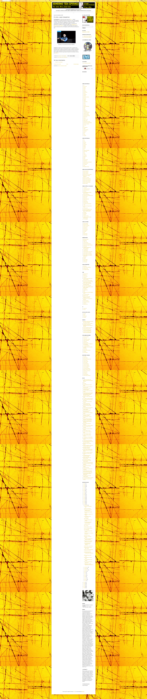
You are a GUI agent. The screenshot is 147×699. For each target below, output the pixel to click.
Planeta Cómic (85, 159)
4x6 (74, 691)
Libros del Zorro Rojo (86, 115)
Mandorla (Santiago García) (87, 209)
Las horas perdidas (86, 294)
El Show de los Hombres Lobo (88, 195)
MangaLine (85, 156)
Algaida (84, 87)
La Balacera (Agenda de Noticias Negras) (87, 248)
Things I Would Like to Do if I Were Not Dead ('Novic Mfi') (87, 471)
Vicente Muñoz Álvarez (86, 375)
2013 (84, 501)
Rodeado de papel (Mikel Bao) (88, 462)
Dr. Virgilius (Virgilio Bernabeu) (88, 398)
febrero (85, 579)
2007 (84, 586)
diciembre (85, 505)
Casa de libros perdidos (87, 267)
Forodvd (84, 313)
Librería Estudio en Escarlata (87, 251)
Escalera (84, 105)
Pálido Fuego (85, 120)
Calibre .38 (85, 241)
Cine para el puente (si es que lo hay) (88, 562)
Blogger (83, 691)
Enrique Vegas (85, 226)
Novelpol (84, 257)
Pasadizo (84, 351)
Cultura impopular (86, 340)
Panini (84, 158)
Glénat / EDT (85, 151)
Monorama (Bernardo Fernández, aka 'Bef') (86, 448)
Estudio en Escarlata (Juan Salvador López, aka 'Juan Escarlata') (87, 421)
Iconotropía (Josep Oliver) (87, 203)
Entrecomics (85, 197)
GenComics (85, 200)
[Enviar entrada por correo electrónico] (68, 55)
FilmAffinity (85, 288)
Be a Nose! (61, 25)
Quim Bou (84, 231)
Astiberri (84, 143)
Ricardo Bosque (85, 374)
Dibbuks (84, 146)
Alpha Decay (85, 92)
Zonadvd (84, 317)
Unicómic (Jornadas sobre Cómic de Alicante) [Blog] (87, 330)
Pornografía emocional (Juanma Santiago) (86, 456)
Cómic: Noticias (59, 57)
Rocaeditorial (85, 127)
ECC (84, 149)
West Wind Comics (86, 166)
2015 (84, 498)
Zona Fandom (85, 352)
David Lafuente (85, 223)
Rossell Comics (85, 163)
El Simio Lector (85, 268)
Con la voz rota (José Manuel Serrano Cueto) (87, 387)
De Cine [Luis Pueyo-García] (87, 280)
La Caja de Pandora (86, 345)
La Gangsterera (85, 249)
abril (85, 576)
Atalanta (84, 95)
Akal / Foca (85, 86)
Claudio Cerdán (85, 361)
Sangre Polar (85, 260)
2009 (84, 583)
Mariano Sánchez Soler (87, 369)
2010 (84, 582)
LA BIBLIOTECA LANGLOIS (87, 36)
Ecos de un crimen (87, 535)
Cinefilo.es (85, 277)
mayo (85, 575)
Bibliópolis (84, 266)
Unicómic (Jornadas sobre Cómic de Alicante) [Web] (87, 332)
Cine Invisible (85, 276)
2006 (84, 587)
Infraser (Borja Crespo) (86, 430)
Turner (84, 134)
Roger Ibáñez (85, 233)
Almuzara (84, 91)
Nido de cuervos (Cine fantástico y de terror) (86, 297)
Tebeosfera (85, 213)
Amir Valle (84, 356)
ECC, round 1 (86, 525)
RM (83, 126)
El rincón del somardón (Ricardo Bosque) (86, 411)
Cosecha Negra (85, 242)
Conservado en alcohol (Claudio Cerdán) (86, 389)
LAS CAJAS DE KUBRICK (87, 37)
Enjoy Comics (85, 196)
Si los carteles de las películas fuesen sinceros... (87, 544)
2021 (84, 490)
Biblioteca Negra (85, 239)
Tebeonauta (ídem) (86, 467)
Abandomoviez (85, 273)
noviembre (86, 567)
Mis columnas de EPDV (87, 63)
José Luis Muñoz (85, 367)
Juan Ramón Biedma (86, 368)
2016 (84, 497)
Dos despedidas (86, 529)
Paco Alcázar (85, 230)
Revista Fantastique (86, 301)
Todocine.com (85, 304)
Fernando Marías (86, 363)
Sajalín (84, 128)
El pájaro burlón (85, 342)
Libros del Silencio (86, 114)
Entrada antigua (76, 64)
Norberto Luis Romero (86, 370)
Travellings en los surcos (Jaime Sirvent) (87, 476)
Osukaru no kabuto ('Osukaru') (88, 452)
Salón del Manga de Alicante (87, 327)
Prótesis (84, 258)
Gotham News (85, 201)
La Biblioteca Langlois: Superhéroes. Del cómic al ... (88, 565)
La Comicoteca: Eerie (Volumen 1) (87, 517)
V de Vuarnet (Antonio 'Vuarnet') (88, 477)
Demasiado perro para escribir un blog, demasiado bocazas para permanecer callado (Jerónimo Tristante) (88, 394)
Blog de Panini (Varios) (86, 181)
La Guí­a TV (85, 308)
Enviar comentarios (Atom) (62, 65)
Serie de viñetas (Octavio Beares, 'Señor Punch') (87, 211)
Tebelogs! (84, 212)
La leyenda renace (87, 524)
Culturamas (85, 341)
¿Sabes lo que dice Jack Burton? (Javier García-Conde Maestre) (88, 380)
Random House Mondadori (87, 122)
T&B (84, 133)
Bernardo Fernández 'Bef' (87, 359)
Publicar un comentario (58, 62)
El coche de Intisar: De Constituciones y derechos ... (88, 553)
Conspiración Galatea (86, 339)
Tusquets (84, 135)
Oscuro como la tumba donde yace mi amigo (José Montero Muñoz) (87, 450)
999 (83, 382)
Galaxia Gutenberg (86, 106)
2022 (84, 489)
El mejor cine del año (87, 508)
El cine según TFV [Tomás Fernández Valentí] (87, 284)
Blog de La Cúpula (86, 177)
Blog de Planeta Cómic (86, 182)
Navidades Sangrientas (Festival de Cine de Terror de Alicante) (87, 325)
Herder (84, 107)
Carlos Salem (85, 360)
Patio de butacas (85, 300)
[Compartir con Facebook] (73, 55)
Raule (84, 232)
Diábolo (84, 145)
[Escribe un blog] (71, 55)
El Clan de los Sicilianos (87, 243)
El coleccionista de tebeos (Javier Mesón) (87, 193)
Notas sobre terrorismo (86, 350)
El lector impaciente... (86, 194)
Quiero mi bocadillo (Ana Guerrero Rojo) (87, 458)
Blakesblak (85, 240)
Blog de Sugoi (85, 183)
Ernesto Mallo (85, 362)
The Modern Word (86, 269)
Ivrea (84, 152)
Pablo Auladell (85, 229)
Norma (84, 157)
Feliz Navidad (86, 518)
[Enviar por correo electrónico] (70, 55)
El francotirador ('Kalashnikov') (88, 407)
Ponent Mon (85, 160)
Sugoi (84, 165)
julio (85, 572)
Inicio (67, 64)
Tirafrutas (84, 214)
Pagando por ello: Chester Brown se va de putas (88, 541)
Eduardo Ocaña (85, 224)
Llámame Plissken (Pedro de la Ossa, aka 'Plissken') (88, 442)
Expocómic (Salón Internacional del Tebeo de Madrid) (88, 322)
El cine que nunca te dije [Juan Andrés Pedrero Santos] (88, 282)
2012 (84, 502)
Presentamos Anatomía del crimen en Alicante (88, 539)
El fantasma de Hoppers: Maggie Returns (88, 510)
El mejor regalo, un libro (88, 526)
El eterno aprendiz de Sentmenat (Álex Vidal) (86, 404)
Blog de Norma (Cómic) (87, 178)
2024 (84, 486)
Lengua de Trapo (86, 113)
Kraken (84, 153)
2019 (84, 493)
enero (85, 580)
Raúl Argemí (85, 373)
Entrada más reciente (57, 64)
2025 (84, 485)
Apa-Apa (84, 142)
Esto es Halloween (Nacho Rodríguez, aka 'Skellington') (87, 419)
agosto (85, 571)
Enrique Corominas (86, 225)
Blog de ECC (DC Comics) (87, 174)
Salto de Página (85, 129)
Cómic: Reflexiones (64, 57)
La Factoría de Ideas (86, 112)
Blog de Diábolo (85, 172)
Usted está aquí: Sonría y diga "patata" (88, 548)
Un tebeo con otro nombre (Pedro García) (87, 217)
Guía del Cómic (85, 202)
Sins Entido (85, 164)
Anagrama (84, 94)
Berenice (84, 98)
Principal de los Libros (86, 121)
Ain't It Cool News (86, 336)
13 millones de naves (86, 188)
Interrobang (85, 246)
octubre (85, 568)
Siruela (84, 132)
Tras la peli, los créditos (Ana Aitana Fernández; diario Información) (87, 473)
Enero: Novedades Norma (88, 528)
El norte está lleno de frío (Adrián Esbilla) (87, 409)
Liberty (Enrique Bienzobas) (87, 440)
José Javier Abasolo (86, 366)
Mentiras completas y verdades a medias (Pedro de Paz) (88, 446)
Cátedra (84, 100)
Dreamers (84, 191)
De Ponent (85, 144)
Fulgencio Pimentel (86, 150)
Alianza (84, 88)
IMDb (84, 291)
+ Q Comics (85, 187)
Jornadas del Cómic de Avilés (87, 323)
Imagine (84, 109)
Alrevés (84, 93)
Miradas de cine (85, 295)
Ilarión (84, 108)
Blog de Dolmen (85, 173)
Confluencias (85, 101)
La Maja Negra (85, 250)
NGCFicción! (85, 116)
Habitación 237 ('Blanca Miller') (88, 425)
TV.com (84, 309)
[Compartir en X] (72, 55)
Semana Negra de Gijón (87, 328)
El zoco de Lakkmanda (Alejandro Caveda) (86, 415)
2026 (84, 483)
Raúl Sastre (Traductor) (86, 459)
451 (83, 85)
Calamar (84, 99)
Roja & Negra (85, 259)
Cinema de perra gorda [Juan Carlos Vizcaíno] (87, 279)
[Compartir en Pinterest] (74, 55)
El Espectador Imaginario (87, 285)
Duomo (84, 102)
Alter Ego (84, 383)
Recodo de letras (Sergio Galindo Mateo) (87, 461)
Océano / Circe (85, 119)
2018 (84, 494)
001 (83, 139)
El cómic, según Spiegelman (88, 549)
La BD (84, 204)
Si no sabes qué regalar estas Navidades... (88, 522)
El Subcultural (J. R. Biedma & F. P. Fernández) (88, 344)
